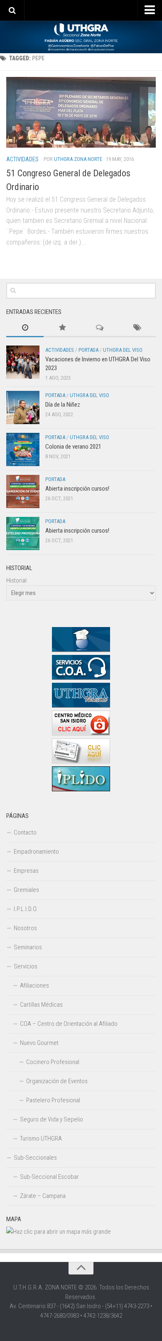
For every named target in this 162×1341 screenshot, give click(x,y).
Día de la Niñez (62, 404)
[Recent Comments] (99, 328)
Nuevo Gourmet (39, 1043)
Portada (88, 350)
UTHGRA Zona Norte (78, 159)
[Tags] (137, 328)
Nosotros (25, 928)
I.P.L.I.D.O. (26, 909)
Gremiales (26, 890)
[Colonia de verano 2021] (22, 449)
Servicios (25, 966)
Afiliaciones (34, 985)
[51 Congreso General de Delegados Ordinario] (81, 112)
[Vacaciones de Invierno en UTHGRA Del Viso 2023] (22, 362)
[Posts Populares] (62, 328)
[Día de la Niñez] (22, 407)
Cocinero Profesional (52, 1062)
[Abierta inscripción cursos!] (22, 491)
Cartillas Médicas (41, 1004)
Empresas (26, 870)
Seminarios (28, 947)
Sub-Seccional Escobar (49, 1176)
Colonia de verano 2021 (73, 446)
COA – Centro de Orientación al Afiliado (69, 1023)
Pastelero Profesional (53, 1100)
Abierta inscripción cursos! (77, 488)
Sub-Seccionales (35, 1157)
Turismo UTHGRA (41, 1138)
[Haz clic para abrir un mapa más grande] (58, 1231)
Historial (16, 580)
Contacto (25, 832)
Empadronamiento (36, 851)
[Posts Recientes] (25, 328)
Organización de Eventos (57, 1081)
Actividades (22, 159)
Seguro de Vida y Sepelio (51, 1119)
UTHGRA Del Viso (122, 350)
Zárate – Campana (43, 1196)
